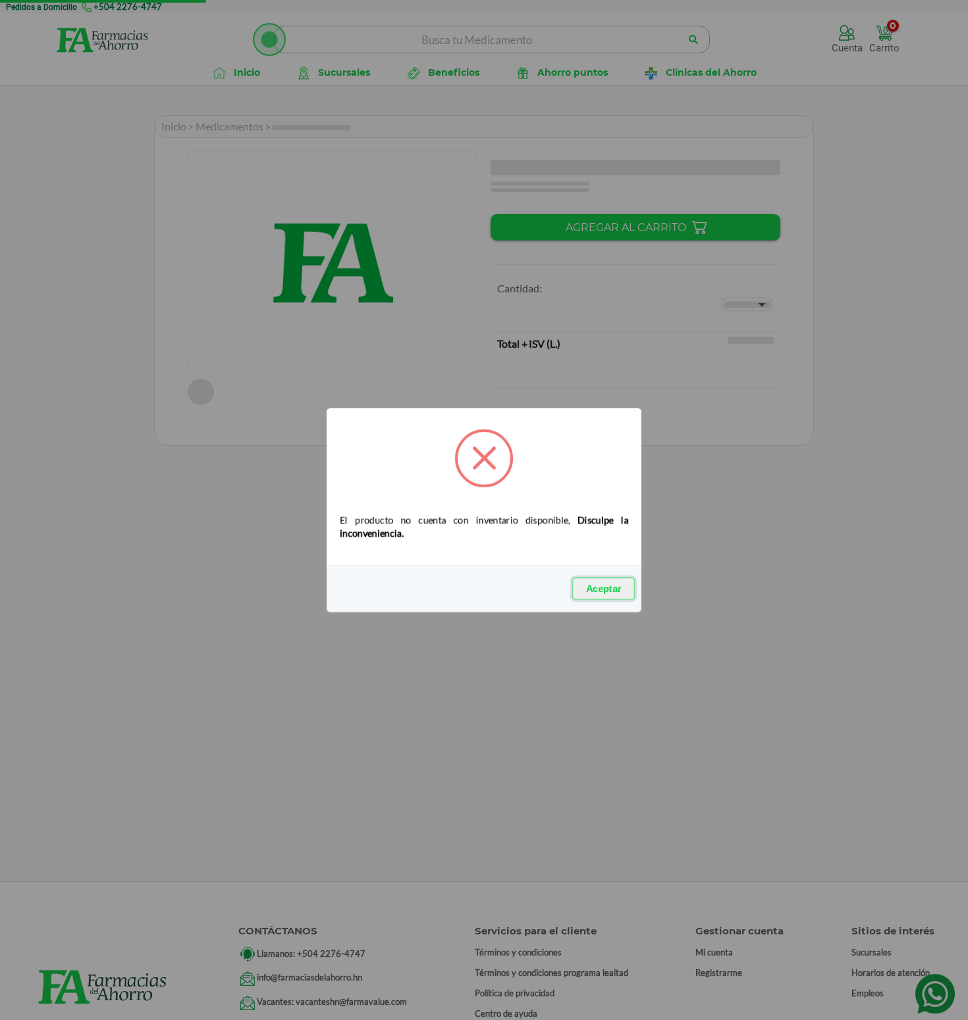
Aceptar (603, 588)
